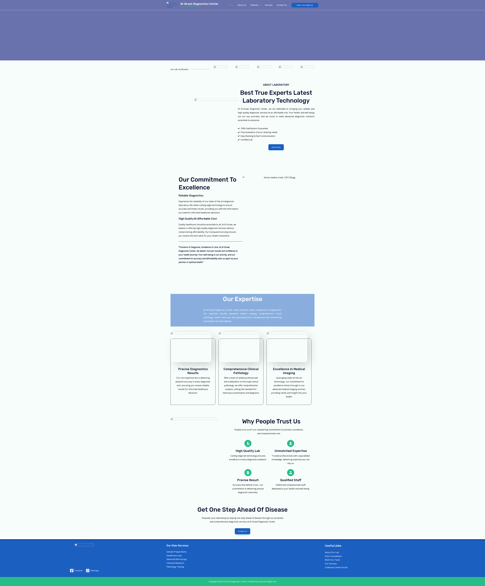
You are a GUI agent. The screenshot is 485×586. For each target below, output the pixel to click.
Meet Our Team (332, 559)
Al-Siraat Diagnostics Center (199, 4)
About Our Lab (332, 552)
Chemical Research (175, 563)
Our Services (331, 563)
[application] (259, 5)
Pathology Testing (175, 566)
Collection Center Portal (336, 567)
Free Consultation (333, 556)
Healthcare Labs (174, 555)
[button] (305, 5)
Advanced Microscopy (176, 559)
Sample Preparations (176, 551)
